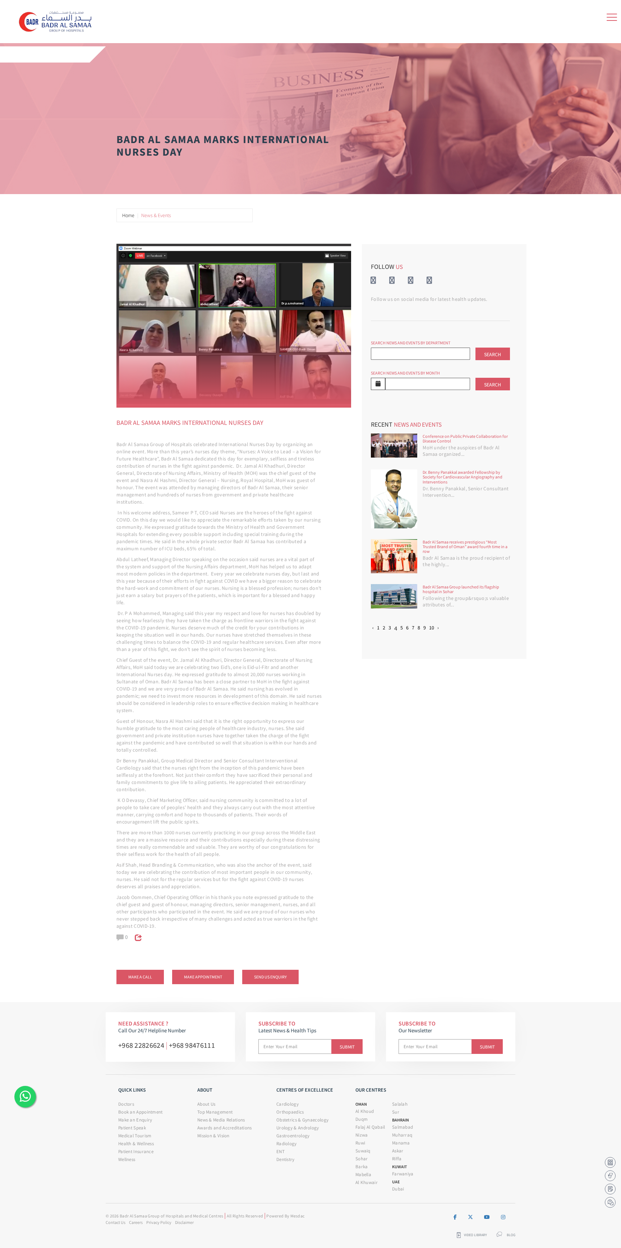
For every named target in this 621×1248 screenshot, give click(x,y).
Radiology (286, 1144)
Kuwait (399, 1166)
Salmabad (402, 1127)
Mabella (363, 1174)
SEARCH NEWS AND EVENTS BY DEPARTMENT (410, 342)
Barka (361, 1167)
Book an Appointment (140, 1112)
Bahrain (400, 1120)
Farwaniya (403, 1174)
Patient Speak (132, 1128)
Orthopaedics (290, 1112)
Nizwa (361, 1135)
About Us (206, 1104)
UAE (396, 1181)
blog (511, 1235)
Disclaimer (184, 1222)
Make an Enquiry (135, 1120)
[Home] (58, 20)
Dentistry (285, 1159)
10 (431, 627)
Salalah (400, 1104)
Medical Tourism (135, 1136)
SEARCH (492, 354)
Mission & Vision (213, 1136)
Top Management (215, 1112)
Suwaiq (363, 1151)
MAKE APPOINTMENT (203, 976)
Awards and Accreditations (224, 1128)
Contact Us (115, 1222)
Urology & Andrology (297, 1128)
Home (128, 215)
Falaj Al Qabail (370, 1127)
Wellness (126, 1159)
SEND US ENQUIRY (270, 976)
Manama (401, 1143)
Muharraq (402, 1135)
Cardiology (287, 1104)
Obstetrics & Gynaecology (302, 1120)
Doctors (126, 1104)
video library (475, 1235)
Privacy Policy (158, 1222)
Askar (398, 1151)
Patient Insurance (135, 1151)
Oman (361, 1104)
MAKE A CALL (140, 976)
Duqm (361, 1119)
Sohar (361, 1159)
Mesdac (297, 1216)
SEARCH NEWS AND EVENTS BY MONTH (405, 373)
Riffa (397, 1159)
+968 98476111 (192, 1045)
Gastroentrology (293, 1136)
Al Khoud (364, 1111)
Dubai (398, 1189)
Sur (395, 1112)
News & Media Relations (221, 1120)
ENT (280, 1151)
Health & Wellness (136, 1144)
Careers (136, 1222)
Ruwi (360, 1143)
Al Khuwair (366, 1182)
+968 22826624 (141, 1045)
